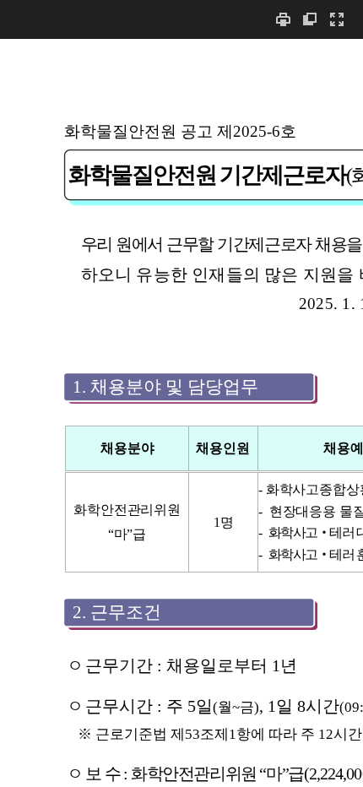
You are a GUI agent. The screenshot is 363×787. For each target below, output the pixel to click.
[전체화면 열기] (336, 19)
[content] (181, 412)
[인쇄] (282, 19)
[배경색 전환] (309, 19)
